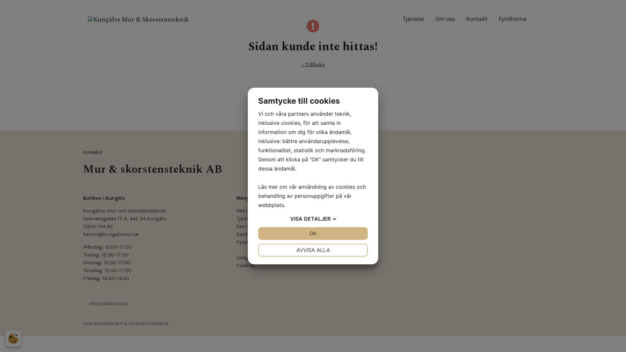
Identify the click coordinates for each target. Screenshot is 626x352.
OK (313, 233)
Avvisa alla (313, 250)
